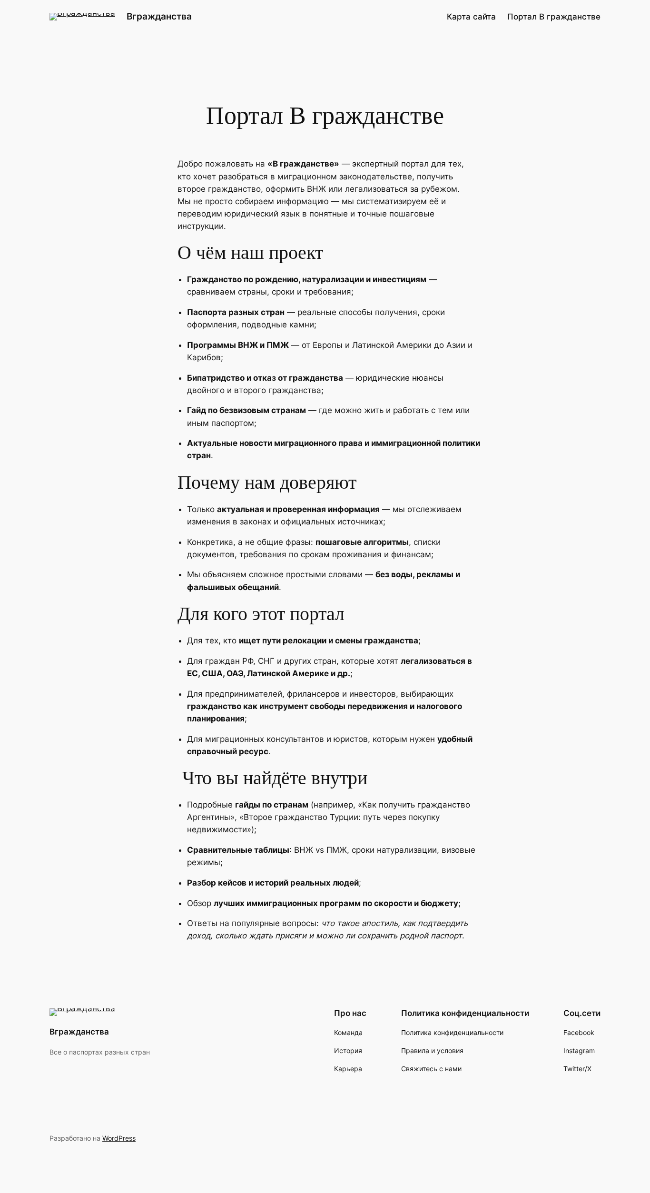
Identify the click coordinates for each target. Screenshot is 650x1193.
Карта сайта (471, 16)
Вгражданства (159, 16)
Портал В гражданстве (554, 16)
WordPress (119, 1138)
